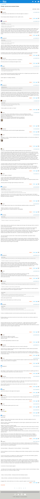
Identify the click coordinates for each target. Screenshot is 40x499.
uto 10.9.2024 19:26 (36, 66)
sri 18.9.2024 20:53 (36, 112)
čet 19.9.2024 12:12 (36, 173)
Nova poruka (3, 9)
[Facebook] (15, 494)
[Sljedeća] (25, 488)
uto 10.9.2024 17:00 (36, 21)
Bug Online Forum (4, 1)
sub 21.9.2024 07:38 (36, 376)
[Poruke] (35, 1)
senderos (3, 415)
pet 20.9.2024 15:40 (36, 271)
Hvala (34, 18)
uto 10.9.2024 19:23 (36, 58)
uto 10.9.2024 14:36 (36, 12)
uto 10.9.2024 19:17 (36, 38)
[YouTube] (25, 494)
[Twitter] (18, 494)
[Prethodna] (14, 488)
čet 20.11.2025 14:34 (36, 441)
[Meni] (38, 1)
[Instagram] (21, 494)
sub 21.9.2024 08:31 (36, 395)
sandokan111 (4, 38)
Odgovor (30, 18)
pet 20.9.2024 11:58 (36, 255)
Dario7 (3, 112)
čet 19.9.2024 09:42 (36, 134)
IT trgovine (3, 4)
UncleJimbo (4, 304)
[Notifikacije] (32, 1)
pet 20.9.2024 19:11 (36, 281)
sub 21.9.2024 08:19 (36, 389)
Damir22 (3, 441)
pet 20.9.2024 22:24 (36, 358)
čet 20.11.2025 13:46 (36, 415)
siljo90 (3, 66)
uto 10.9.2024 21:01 (36, 85)
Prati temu (34, 9)
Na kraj (38, 9)
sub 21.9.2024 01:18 (36, 366)
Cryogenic (4, 21)
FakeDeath (4, 12)
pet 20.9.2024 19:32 (36, 304)
